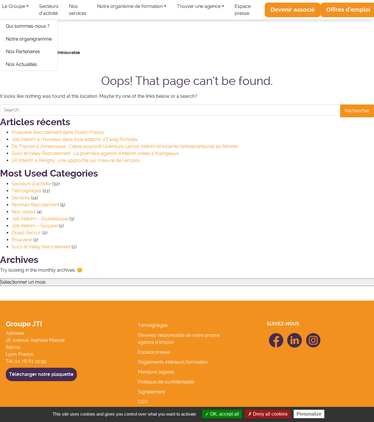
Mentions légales (156, 372)
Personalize (309, 413)
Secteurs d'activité (31, 183)
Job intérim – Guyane (35, 226)
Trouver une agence (199, 6)
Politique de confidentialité (166, 382)
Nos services (77, 10)
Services (21, 197)
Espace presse (243, 10)
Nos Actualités (21, 64)
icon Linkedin (294, 336)
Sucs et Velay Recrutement (41, 247)
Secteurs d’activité (48, 10)
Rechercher (357, 111)
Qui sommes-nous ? (28, 26)
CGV (143, 401)
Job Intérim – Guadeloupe (40, 219)
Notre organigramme (29, 39)
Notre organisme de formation (130, 6)
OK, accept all (224, 413)
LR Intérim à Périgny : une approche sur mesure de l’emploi (75, 160)
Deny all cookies (270, 413)
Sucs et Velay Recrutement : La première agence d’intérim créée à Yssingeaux (95, 153)
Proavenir (22, 240)
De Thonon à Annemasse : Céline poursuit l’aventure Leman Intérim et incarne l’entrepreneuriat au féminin (125, 146)
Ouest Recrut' (26, 233)
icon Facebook (276, 335)
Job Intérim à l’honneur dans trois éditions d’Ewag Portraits (75, 139)
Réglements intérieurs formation (172, 362)
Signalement (151, 392)
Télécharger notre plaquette (41, 374)
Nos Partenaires (23, 51)
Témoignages (26, 190)
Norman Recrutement (35, 204)
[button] (293, 10)
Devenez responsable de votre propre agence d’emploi (178, 338)
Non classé (24, 212)
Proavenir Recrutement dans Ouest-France (58, 132)
